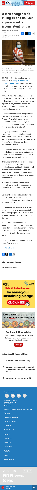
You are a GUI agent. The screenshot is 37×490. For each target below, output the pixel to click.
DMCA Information (10, 430)
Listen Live (7, 434)
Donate (30, 3)
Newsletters (7, 442)
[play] (3, 488)
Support (6, 455)
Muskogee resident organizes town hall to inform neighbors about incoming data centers (20, 369)
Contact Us (7, 426)
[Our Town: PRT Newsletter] (18, 320)
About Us (7, 413)
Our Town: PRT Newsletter (18, 332)
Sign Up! (18, 344)
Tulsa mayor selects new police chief (19, 378)
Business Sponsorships (11, 417)
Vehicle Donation (9, 459)
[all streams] (34, 487)
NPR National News (10, 248)
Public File (7, 451)
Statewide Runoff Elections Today (18, 361)
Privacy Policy (8, 447)
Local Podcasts (8, 438)
